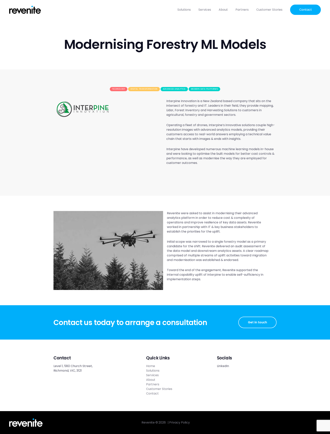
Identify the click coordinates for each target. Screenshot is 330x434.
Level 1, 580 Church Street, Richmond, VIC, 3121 (73, 368)
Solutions (184, 9)
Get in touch (257, 322)
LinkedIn (223, 366)
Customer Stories (269, 9)
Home (150, 366)
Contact (305, 9)
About (223, 9)
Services (204, 9)
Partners (242, 9)
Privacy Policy (179, 422)
